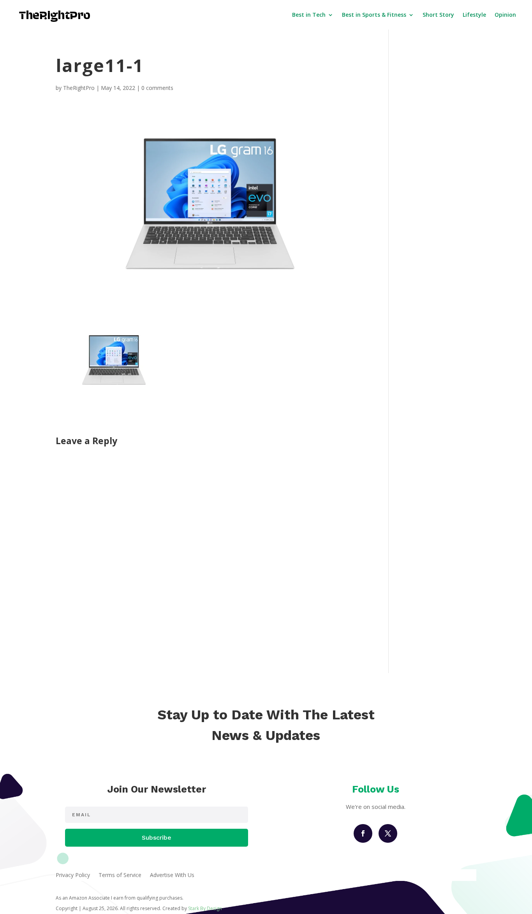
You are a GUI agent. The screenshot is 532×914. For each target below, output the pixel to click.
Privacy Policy (73, 875)
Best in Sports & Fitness (374, 14)
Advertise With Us (172, 875)
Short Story (438, 14)
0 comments (157, 87)
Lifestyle (474, 14)
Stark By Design (205, 908)
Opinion (505, 14)
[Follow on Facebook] (363, 833)
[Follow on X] (388, 833)
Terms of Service (120, 875)
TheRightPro (79, 87)
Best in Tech (309, 14)
